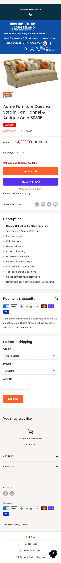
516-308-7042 (34, 43)
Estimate (13, 398)
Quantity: (8, 152)
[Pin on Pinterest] (43, 204)
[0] (39, 49)
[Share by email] (55, 204)
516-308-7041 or (15, 43)
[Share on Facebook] (37, 204)
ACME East (9, 131)
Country (7, 348)
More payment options (30, 189)
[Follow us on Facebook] (5, 493)
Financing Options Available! (22, 163)
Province (8, 363)
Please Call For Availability (16, 193)
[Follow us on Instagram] (11, 493)
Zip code (8, 378)
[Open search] (25, 49)
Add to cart (30, 171)
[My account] (32, 49)
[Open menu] (5, 27)
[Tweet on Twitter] (49, 204)
